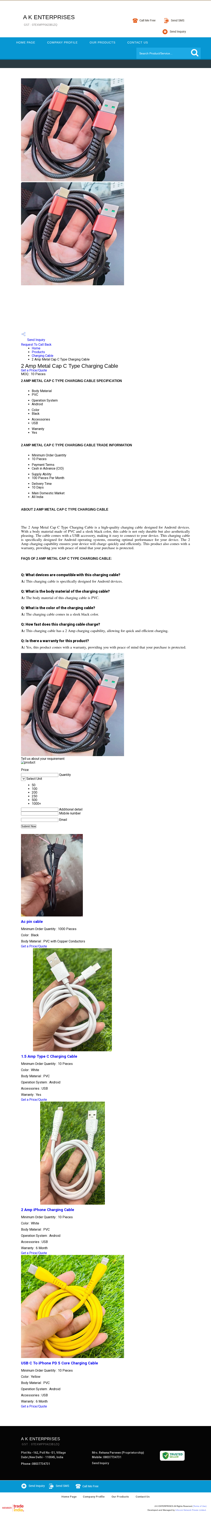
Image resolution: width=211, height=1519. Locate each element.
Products (38, 352)
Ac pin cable (32, 921)
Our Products (102, 42)
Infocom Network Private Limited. (190, 1510)
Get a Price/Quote (34, 370)
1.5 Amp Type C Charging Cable (49, 1056)
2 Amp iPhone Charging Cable (47, 1210)
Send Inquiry (35, 340)
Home (36, 348)
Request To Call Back (36, 345)
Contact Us (137, 42)
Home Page (25, 42)
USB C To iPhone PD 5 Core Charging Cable (59, 1363)
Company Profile (62, 42)
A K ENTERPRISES (49, 20)
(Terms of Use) (199, 1506)
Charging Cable (42, 356)
